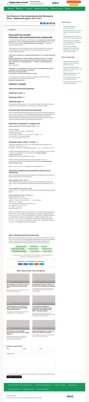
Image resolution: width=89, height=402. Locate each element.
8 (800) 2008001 (39, 5)
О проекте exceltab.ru (60, 385)
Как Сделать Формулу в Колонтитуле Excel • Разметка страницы (71, 63)
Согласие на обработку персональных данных (20, 385)
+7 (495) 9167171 (39, 3)
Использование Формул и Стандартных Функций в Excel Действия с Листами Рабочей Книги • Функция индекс (42, 309)
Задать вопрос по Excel (74, 1)
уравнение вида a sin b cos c (34, 256)
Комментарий (10, 353)
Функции (27, 21)
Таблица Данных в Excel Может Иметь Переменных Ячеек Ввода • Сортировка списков (17, 308)
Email (24, 348)
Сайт (41, 348)
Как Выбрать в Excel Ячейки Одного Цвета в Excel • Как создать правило (18, 332)
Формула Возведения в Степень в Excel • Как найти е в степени (43, 331)
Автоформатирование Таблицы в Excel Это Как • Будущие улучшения (43, 285)
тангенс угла (27, 255)
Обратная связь (72, 385)
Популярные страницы (43, 389)
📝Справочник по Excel (17, 2)
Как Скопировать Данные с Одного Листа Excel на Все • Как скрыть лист (18, 286)
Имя (8, 348)
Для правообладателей (14, 389)
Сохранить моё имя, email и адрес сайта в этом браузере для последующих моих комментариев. (31, 374)
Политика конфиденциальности (43, 385)
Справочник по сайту (28, 389)
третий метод (36, 255)
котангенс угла (18, 255)
